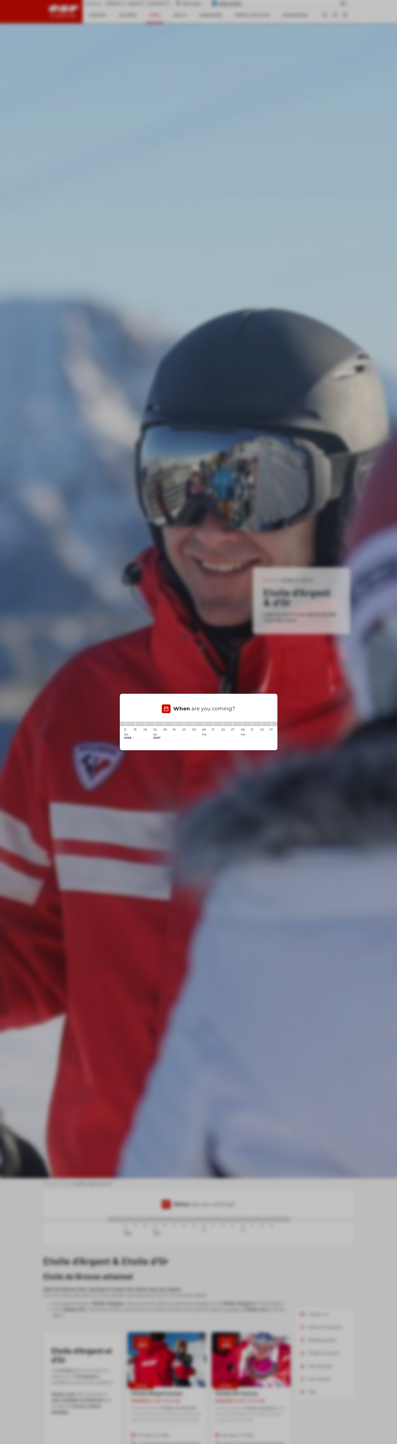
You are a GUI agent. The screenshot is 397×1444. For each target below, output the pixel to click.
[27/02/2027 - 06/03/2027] (237, 724)
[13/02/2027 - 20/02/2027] (218, 724)
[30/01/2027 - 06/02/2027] (198, 724)
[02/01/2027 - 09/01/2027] (159, 724)
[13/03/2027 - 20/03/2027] (257, 724)
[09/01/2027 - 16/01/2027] (169, 724)
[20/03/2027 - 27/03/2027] (266, 724)
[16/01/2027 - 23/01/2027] (179, 724)
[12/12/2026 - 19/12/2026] (130, 724)
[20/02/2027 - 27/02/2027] (227, 724)
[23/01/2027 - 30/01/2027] (189, 724)
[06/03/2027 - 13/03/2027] (247, 724)
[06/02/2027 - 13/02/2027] (208, 724)
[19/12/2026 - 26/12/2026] (140, 724)
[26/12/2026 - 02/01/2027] (150, 724)
